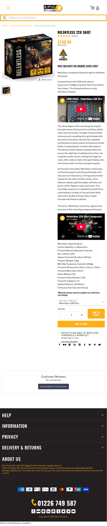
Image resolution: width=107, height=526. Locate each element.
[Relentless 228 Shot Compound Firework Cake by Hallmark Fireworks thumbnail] (6, 90)
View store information (69, 342)
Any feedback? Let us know (53, 386)
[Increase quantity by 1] (81, 315)
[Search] (4, 17)
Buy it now (81, 324)
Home (5, 26)
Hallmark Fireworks (21, 26)
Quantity (61, 309)
